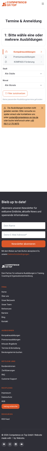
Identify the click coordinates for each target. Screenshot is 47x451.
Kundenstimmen (8, 366)
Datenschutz (7, 397)
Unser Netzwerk (8, 300)
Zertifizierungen (8, 370)
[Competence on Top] (14, 3)
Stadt (5, 69)
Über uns (5, 296)
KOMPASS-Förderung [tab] (24, 62)
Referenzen (6, 309)
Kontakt (5, 321)
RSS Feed (6, 419)
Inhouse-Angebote (9, 344)
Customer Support (9, 379)
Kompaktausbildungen (11, 335)
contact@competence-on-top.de (23, 117)
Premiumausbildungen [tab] (24, 57)
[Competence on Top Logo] (10, 265)
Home (4, 292)
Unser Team (7, 304)
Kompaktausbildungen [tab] (24, 52)
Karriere (5, 313)
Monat (5, 80)
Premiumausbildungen (11, 340)
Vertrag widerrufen (10, 406)
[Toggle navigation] (42, 3)
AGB (3, 401)
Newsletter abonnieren (23, 243)
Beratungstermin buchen (12, 352)
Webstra (20, 438)
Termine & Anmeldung (11, 348)
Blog (3, 317)
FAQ (3, 375)
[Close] (42, 108)
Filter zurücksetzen (16, 93)
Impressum (6, 393)
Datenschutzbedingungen (18, 254)
